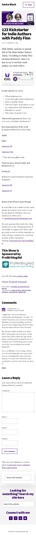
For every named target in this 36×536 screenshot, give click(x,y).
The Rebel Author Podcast (20, 286)
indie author (16, 290)
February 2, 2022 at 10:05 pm (15, 310)
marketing (22, 292)
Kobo (4, 141)
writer (4, 288)
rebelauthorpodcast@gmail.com (18, 218)
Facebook (6, 171)
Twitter (5, 282)
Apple (4, 135)
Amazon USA (7, 152)
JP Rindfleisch (11, 308)
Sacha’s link (22, 276)
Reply (4, 368)
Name (4, 417)
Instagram (22, 282)
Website (5, 439)
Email (4, 428)
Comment (6, 391)
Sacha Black (9, 4)
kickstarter (13, 292)
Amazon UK (7, 146)
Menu (30, 5)
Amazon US (7, 191)
